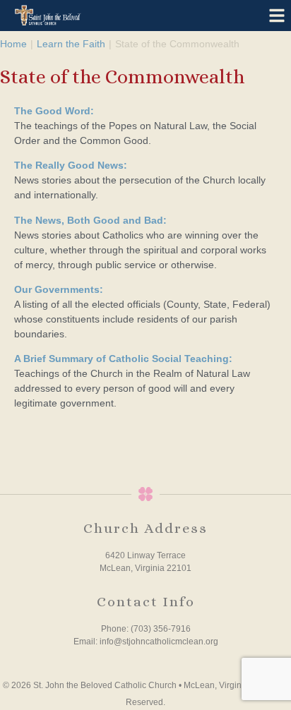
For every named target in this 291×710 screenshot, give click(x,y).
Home (13, 43)
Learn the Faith (71, 43)
